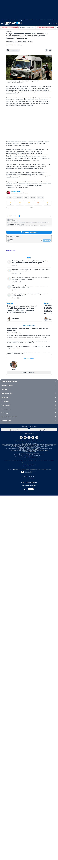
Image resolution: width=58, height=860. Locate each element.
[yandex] (36, 437)
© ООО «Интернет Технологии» (29, 485)
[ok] (29, 437)
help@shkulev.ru (32, 451)
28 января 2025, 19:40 (11, 45)
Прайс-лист (5, 397)
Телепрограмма (33, 20)
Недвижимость (5, 20)
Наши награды (6, 405)
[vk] (25, 437)
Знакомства (14, 20)
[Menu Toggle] (2, 23)
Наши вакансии (6, 409)
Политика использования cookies (29, 465)
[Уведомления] (52, 23)
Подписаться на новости (9, 381)
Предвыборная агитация (9, 417)
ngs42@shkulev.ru (35, 449)
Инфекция (40, 197)
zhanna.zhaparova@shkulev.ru (24, 455)
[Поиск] (49, 23)
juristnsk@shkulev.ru (44, 450)
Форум (26, 20)
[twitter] (32, 437)
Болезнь (33, 197)
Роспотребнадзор (18, 197)
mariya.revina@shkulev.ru (24, 457)
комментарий (14, 50)
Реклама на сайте (7, 393)
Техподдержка (6, 413)
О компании (5, 401)
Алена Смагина (15, 191)
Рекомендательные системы (29, 467)
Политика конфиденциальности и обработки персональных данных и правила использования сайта (29, 469)
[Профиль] (56, 23)
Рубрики (4, 389)
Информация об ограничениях (29, 462)
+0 (45, 228)
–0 (49, 228)
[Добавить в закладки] (46, 50)
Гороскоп (46, 20)
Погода (21, 20)
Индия (9, 197)
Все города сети (6, 420)
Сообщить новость (7, 385)
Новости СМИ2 (11, 250)
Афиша (41, 20)
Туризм (26, 197)
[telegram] (21, 437)
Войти (11, 240)
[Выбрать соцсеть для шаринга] (50, 50)
